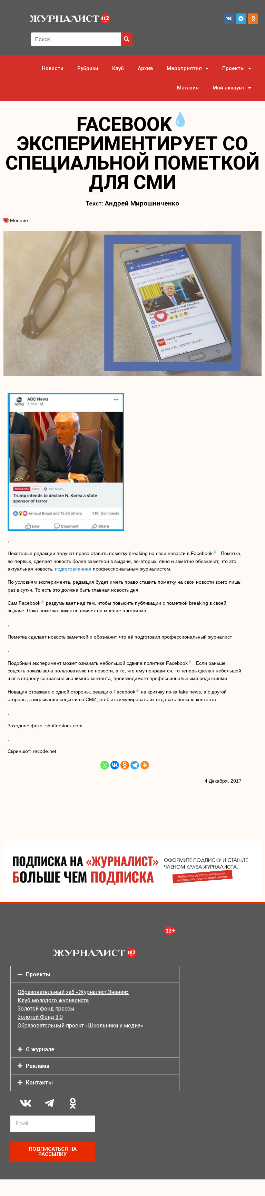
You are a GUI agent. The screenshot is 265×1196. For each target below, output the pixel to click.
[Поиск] (126, 39)
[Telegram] (241, 18)
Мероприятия (184, 68)
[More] (144, 765)
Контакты (39, 1082)
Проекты (233, 68)
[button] (95, 974)
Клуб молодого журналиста (53, 1000)
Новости (52, 68)
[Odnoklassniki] (253, 18)
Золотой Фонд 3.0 (40, 1017)
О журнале (40, 1049)
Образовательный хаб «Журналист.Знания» (73, 992)
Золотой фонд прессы (46, 1008)
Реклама (37, 1066)
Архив (145, 68)
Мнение (19, 220)
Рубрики (87, 68)
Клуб (118, 68)
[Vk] (229, 18)
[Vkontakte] (114, 765)
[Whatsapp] (104, 765)
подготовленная (73, 569)
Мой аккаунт (229, 88)
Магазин (188, 88)
